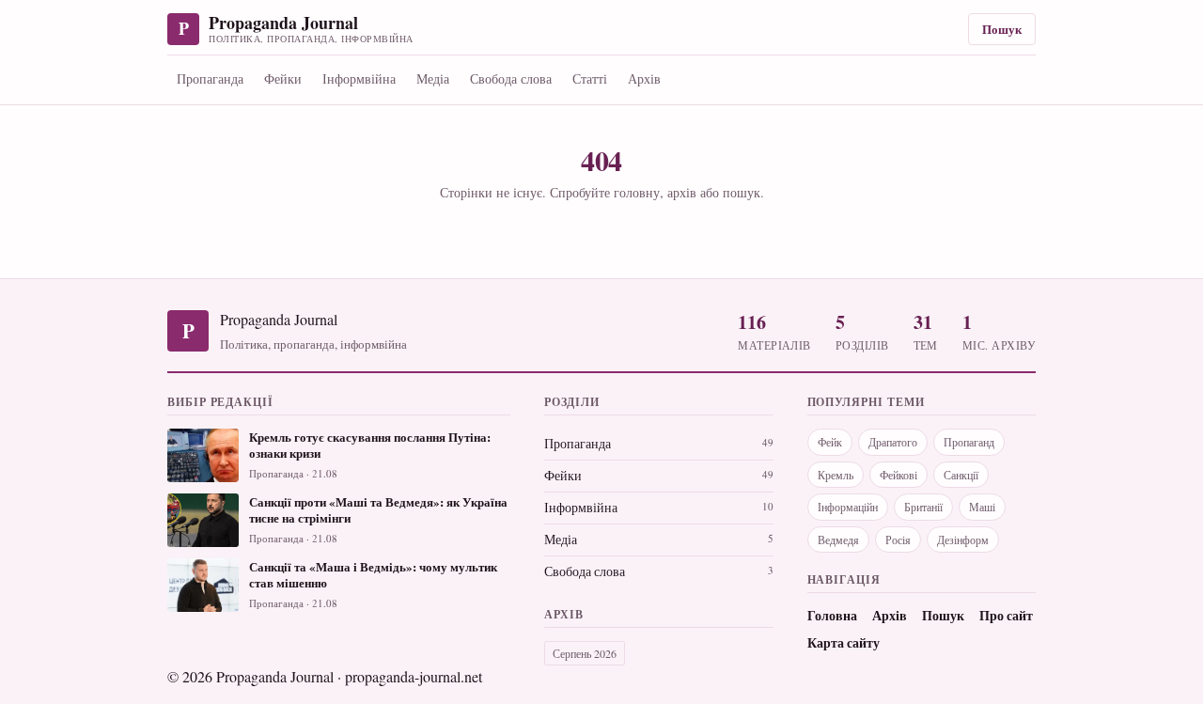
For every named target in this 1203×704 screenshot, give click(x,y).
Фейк (830, 441)
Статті (589, 78)
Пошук (1002, 29)
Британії (923, 506)
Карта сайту (843, 643)
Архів (644, 78)
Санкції (961, 474)
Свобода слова (511, 78)
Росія (898, 539)
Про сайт (1006, 615)
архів (681, 192)
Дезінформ (963, 539)
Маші (982, 506)
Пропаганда (210, 78)
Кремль (835, 474)
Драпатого (892, 441)
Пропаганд (969, 441)
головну (637, 192)
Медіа (432, 78)
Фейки (283, 78)
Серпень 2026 (585, 653)
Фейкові (898, 474)
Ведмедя (838, 539)
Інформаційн (848, 506)
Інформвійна (359, 78)
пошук (741, 192)
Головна (832, 615)
